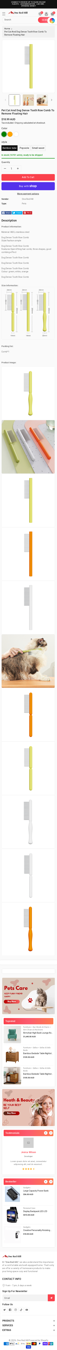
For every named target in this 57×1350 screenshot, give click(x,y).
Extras (6, 1330)
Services (7, 1325)
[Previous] (46, 1133)
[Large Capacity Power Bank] (12, 1195)
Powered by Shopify (38, 1340)
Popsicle (24, 148)
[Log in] (46, 14)
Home (7, 28)
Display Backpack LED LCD (35, 1211)
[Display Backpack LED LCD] (12, 1215)
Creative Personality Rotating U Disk (39, 1230)
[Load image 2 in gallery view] (28, 100)
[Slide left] (5, 100)
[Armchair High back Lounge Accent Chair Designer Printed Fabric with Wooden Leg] (12, 1034)
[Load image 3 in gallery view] (42, 100)
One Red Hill (22, 1340)
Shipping (18, 123)
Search (46, 20)
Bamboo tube (9, 148)
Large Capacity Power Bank (36, 1191)
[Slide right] (51, 100)
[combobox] (20, 19)
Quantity (5, 162)
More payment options (28, 194)
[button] (5, 14)
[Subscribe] (51, 1297)
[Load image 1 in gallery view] (14, 100)
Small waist (38, 148)
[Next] (51, 1133)
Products (8, 1320)
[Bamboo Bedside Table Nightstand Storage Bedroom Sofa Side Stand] (12, 1055)
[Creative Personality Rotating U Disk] (12, 1234)
